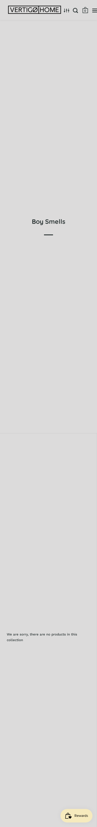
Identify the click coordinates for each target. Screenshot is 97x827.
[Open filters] (66, 10)
